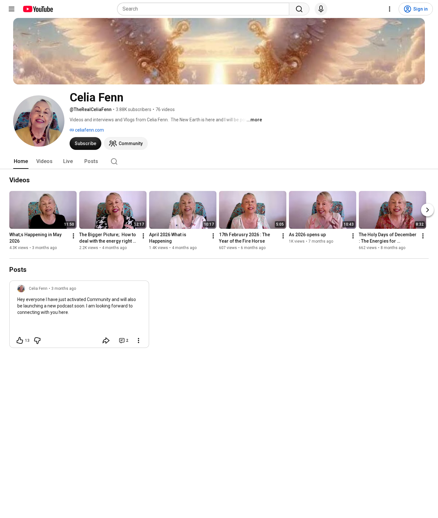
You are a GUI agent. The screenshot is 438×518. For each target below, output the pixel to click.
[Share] (106, 340)
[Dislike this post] (37, 340)
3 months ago (63, 288)
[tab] (21, 161)
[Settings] (389, 9)
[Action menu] (138, 340)
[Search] (299, 9)
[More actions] (73, 235)
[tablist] (219, 161)
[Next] (427, 209)
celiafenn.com (89, 130)
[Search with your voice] (321, 9)
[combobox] (205, 9)
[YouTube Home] (37, 9)
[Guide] (11, 9)
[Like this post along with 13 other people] (20, 340)
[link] (79, 316)
